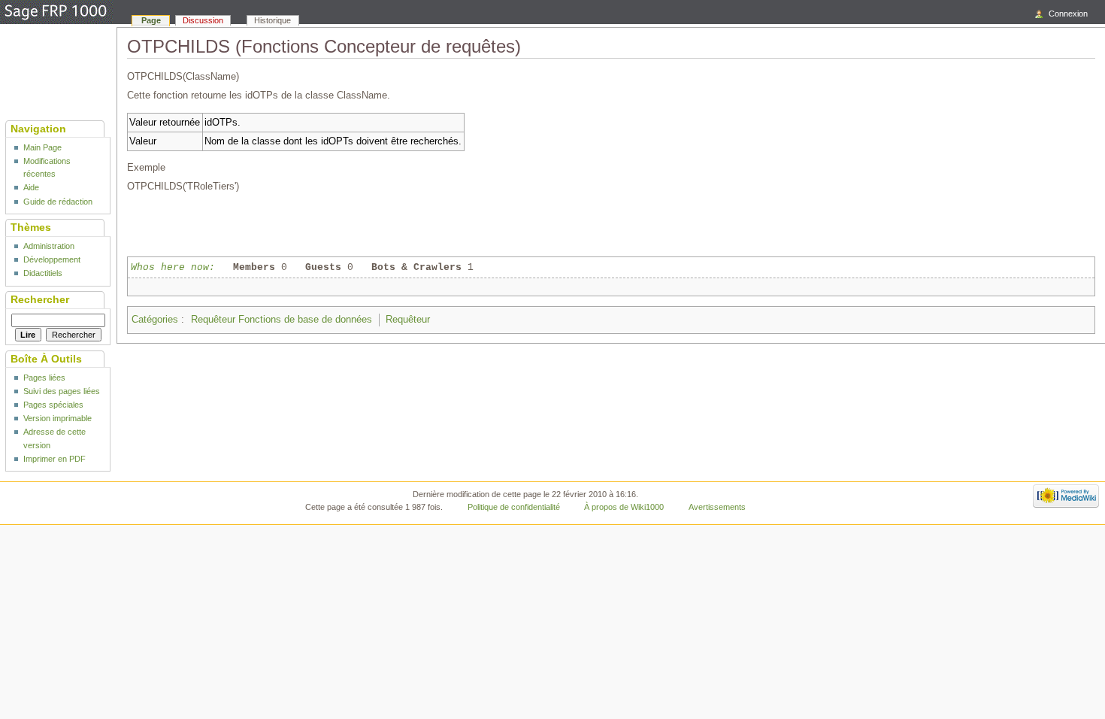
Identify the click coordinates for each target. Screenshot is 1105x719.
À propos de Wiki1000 (624, 506)
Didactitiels (42, 273)
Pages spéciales (53, 404)
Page (151, 20)
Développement (51, 259)
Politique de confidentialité (514, 506)
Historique (272, 20)
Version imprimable (57, 418)
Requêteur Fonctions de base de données (281, 319)
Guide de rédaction (57, 201)
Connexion (1068, 13)
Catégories (155, 319)
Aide (31, 187)
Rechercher (40, 299)
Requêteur (408, 319)
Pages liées (44, 377)
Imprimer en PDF (54, 458)
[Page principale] (56, 13)
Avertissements (717, 506)
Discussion (203, 20)
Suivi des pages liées (61, 391)
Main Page (42, 147)
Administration (48, 245)
